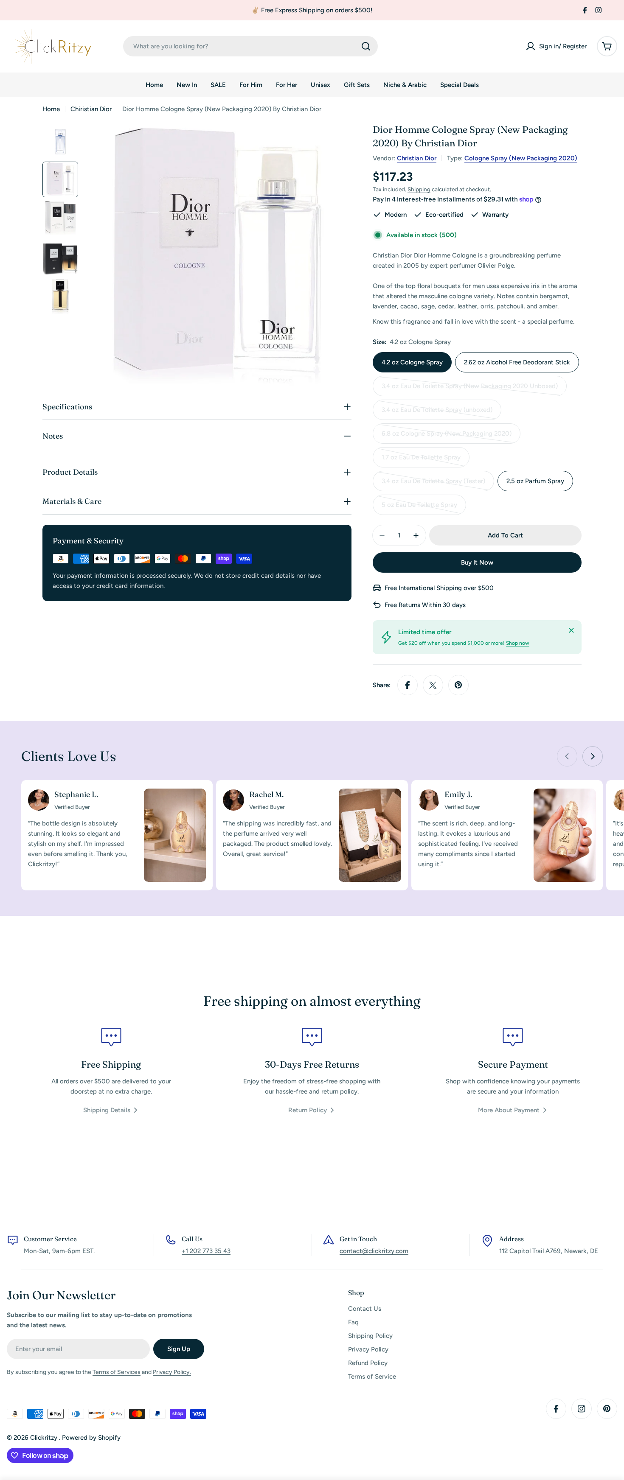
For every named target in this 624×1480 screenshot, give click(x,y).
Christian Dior (416, 158)
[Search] (366, 46)
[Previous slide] (567, 756)
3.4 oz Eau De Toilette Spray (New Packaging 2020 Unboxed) (470, 389)
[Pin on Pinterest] (458, 685)
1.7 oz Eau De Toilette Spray (421, 460)
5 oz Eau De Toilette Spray (419, 508)
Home (51, 109)
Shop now (517, 643)
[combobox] (250, 46)
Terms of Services (117, 1372)
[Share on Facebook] (407, 685)
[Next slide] (592, 756)
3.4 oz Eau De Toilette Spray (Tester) (433, 484)
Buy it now (477, 562)
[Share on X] (433, 685)
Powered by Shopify (91, 1437)
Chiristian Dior (91, 109)
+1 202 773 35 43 (206, 1251)
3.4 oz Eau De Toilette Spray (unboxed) (437, 413)
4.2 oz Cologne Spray (412, 362)
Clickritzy (44, 1437)
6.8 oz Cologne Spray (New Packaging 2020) (447, 437)
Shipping (419, 189)
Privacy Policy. (172, 1372)
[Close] (571, 630)
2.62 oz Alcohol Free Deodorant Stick (517, 362)
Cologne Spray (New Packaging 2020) (520, 158)
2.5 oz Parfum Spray (535, 481)
